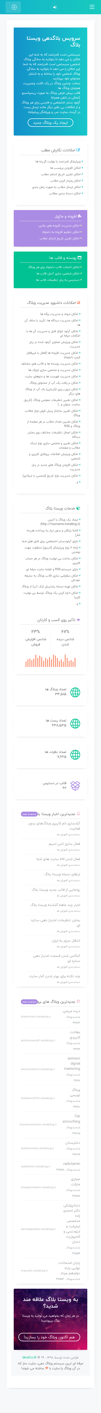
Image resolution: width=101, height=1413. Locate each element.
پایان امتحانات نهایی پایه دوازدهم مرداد (69, 1268)
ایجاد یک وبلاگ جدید (50, 122)
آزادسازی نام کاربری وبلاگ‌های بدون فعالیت (54, 826)
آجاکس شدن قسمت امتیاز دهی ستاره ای (56, 958)
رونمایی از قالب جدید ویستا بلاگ (56, 890)
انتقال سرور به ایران (66, 940)
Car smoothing (71, 1118)
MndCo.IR (30, 1357)
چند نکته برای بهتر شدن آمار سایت (54, 976)
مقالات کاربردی (75, 1034)
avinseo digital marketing (72, 1063)
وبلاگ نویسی (75, 1092)
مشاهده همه (29, 814)
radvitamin (71, 1164)
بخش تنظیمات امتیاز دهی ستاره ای (55, 922)
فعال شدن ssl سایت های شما (58, 859)
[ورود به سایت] (54, 7)
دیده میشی (71, 1011)
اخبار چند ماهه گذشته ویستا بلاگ (55, 905)
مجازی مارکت (75, 1181)
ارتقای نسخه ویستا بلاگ (62, 874)
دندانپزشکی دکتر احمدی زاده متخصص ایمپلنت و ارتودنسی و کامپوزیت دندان (71, 1223)
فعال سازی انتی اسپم (64, 844)
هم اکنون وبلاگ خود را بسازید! (49, 1337)
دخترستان (72, 1143)
